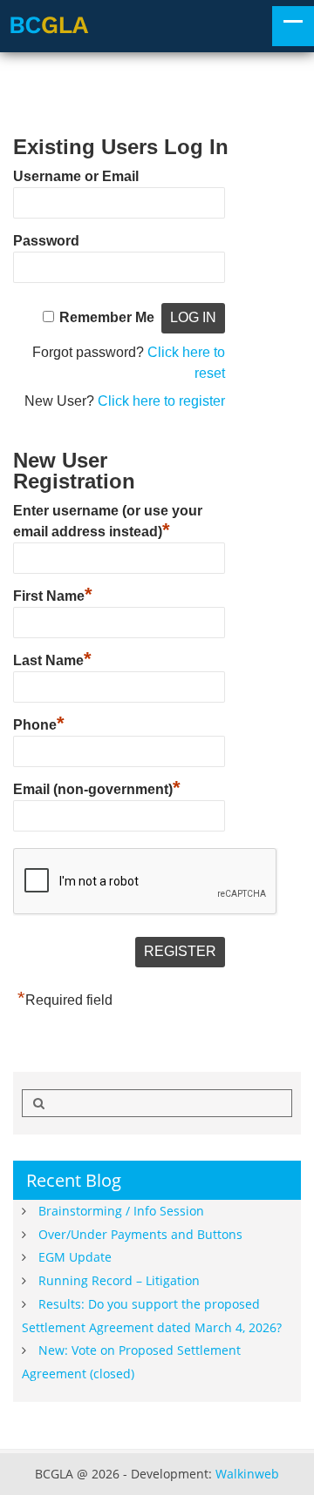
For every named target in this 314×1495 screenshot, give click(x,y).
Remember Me (106, 317)
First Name (52, 593)
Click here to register (161, 401)
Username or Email (76, 176)
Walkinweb (247, 1473)
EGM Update (75, 1257)
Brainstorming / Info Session (121, 1210)
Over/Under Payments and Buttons (140, 1234)
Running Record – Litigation (119, 1280)
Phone (39, 722)
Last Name (52, 658)
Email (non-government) (97, 787)
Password (46, 240)
